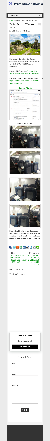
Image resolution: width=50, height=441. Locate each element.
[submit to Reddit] (34, 247)
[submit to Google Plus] (17, 247)
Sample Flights (25, 88)
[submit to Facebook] (10, 247)
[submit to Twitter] (14, 247)
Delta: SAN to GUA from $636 (22, 26)
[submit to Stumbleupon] (21, 247)
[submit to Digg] (24, 247)
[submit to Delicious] (27, 247)
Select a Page (14, 15)
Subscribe (25, 347)
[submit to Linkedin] (31, 247)
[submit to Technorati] (37, 247)
